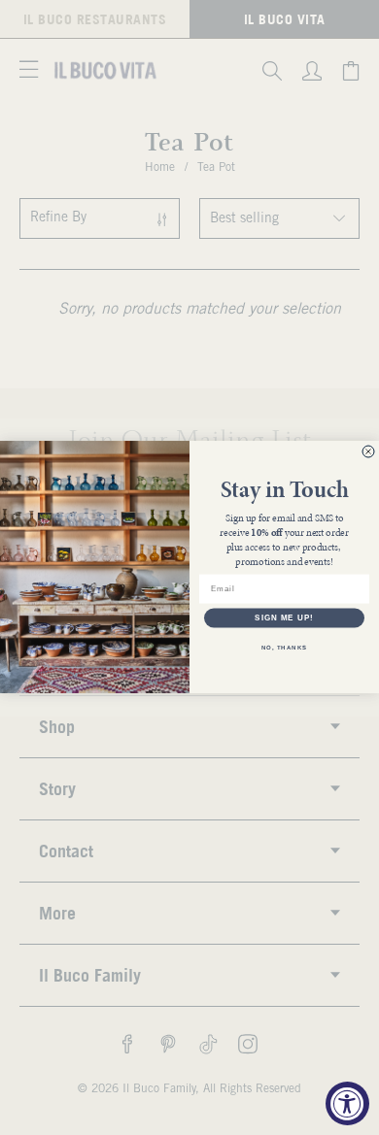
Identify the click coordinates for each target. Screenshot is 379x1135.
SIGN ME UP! (284, 618)
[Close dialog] (368, 451)
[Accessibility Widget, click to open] (347, 1103)
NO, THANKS (284, 647)
